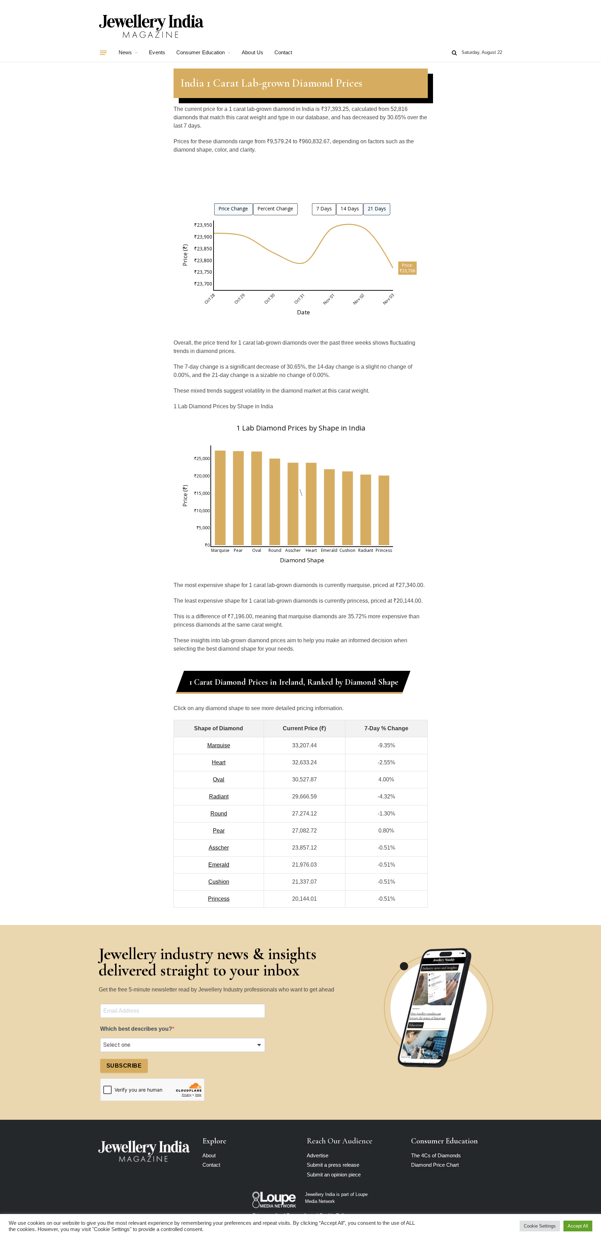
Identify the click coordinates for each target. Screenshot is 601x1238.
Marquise (218, 745)
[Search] (454, 53)
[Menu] (103, 52)
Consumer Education (200, 52)
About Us (252, 52)
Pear (219, 831)
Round (218, 814)
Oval (218, 779)
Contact (283, 52)
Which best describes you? (136, 1029)
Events (157, 52)
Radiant (219, 796)
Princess (219, 899)
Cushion (218, 882)
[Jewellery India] (151, 25)
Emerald (218, 865)
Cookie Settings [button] (540, 1226)
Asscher (219, 848)
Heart (218, 762)
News (125, 52)
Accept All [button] (578, 1226)
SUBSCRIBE (124, 1066)
